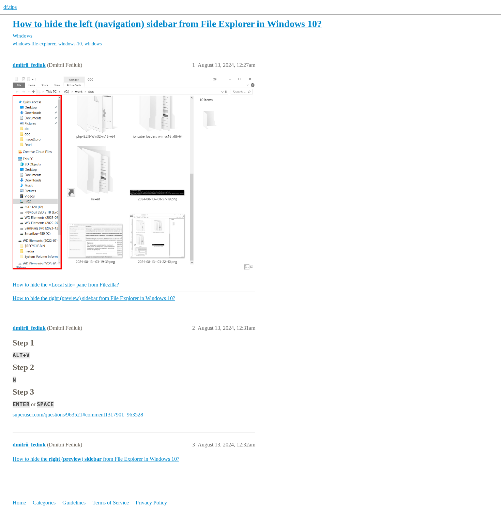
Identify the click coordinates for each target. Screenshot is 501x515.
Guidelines (74, 502)
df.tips (10, 7)
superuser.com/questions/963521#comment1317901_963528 (78, 414)
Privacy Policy (151, 502)
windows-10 (70, 43)
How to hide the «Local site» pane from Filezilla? (66, 285)
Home (19, 502)
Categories (44, 502)
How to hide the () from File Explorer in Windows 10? (96, 459)
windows (93, 43)
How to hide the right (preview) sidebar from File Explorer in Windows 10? (94, 298)
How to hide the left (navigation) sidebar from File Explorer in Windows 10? (167, 23)
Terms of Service (110, 502)
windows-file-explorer (34, 43)
